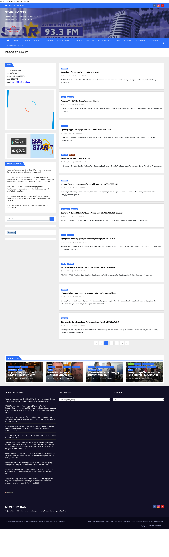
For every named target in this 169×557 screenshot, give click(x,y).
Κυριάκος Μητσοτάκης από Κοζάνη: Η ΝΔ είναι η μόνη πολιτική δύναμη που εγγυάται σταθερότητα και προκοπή (23, 376)
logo (117, 41)
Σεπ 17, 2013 (67, 296)
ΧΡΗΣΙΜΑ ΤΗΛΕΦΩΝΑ (156, 526)
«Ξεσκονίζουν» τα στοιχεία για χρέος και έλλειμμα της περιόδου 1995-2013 (89, 184)
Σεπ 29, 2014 (67, 162)
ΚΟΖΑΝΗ (17, 366)
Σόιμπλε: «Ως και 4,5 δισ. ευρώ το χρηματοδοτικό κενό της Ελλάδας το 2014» (91, 322)
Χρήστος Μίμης (80, 75)
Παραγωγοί (140, 41)
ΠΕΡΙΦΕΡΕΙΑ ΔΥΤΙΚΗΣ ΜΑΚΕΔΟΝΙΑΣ (105, 366)
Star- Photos (104, 41)
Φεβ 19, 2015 (67, 75)
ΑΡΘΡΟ (63, 97)
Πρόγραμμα (153, 41)
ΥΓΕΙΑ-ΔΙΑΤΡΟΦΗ (63, 41)
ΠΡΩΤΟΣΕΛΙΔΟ (12, 369)
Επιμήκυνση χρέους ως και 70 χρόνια (75, 158)
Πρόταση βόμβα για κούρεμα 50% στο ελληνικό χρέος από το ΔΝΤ (86, 130)
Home (16, 41)
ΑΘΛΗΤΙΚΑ (38, 41)
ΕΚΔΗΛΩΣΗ (78, 41)
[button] (163, 43)
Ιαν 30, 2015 (67, 133)
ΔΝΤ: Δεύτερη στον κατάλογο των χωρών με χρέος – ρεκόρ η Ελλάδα (88, 267)
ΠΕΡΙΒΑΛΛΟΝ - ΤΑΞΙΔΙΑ (148, 363)
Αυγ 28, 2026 (14, 378)
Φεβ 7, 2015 (67, 104)
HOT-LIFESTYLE (65, 209)
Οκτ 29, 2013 (67, 242)
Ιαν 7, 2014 (66, 216)
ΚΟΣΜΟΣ (64, 235)
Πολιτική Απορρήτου (157, 521)
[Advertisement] (58, 542)
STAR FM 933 (15, 12)
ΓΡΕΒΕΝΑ (130, 363)
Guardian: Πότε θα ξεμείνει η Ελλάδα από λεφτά (80, 72)
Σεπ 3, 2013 (66, 325)
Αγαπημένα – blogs (15, 46)
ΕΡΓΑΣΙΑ (11, 366)
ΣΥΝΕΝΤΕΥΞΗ (76, 366)
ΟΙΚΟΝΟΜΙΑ (64, 68)
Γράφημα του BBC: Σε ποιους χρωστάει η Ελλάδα (80, 101)
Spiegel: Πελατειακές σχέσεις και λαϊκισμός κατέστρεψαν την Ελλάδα (88, 239)
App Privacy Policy (98, 521)
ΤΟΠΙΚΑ (26, 41)
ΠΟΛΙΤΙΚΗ (49, 41)
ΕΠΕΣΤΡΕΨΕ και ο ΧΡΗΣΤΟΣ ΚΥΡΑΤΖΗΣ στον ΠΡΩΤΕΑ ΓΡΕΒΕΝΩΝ (30, 435)
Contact (90, 41)
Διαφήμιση (128, 41)
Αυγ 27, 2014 (67, 187)
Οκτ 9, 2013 (66, 271)
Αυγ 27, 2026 (94, 378)
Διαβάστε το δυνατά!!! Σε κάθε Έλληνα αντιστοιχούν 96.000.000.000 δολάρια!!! (92, 213)
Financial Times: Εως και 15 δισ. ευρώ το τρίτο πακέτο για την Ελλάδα (88, 293)
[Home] (8, 40)
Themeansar (61, 521)
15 (122, 343)
